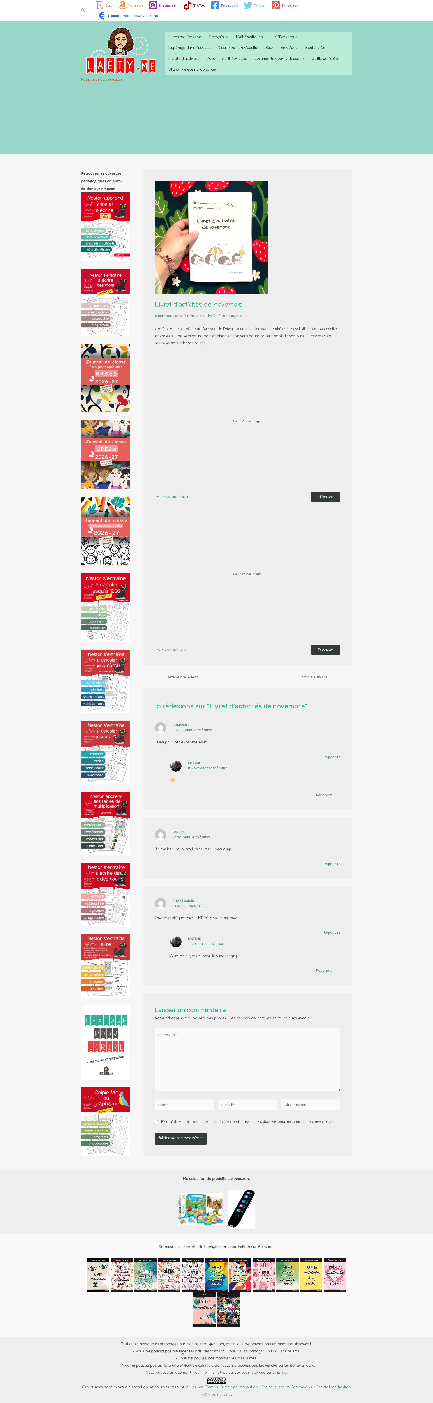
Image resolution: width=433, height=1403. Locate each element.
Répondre (332, 757)
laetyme (194, 763)
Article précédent (180, 677)
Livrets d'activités (202, 315)
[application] (226, 37)
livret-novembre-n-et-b (171, 649)
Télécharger (326, 496)
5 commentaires (169, 315)
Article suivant (316, 677)
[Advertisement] (216, 120)
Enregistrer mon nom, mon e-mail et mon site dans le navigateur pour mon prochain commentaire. (248, 1122)
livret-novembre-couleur (171, 496)
